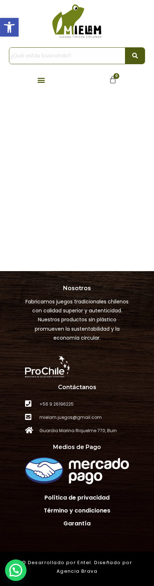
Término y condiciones (77, 510)
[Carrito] (112, 79)
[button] (9, 27)
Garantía (77, 523)
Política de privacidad (77, 497)
